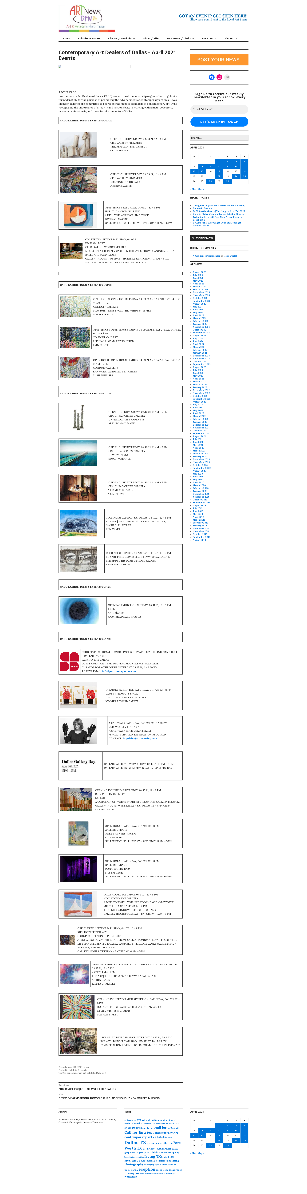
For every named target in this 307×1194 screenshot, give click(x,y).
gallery (175, 1149)
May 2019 (198, 514)
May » (201, 189)
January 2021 (200, 456)
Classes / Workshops (121, 38)
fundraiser (165, 1148)
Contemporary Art (165, 1132)
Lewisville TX (167, 1157)
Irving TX (152, 1156)
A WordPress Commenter (206, 256)
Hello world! (230, 256)
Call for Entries (138, 1132)
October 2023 (200, 361)
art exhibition (150, 1120)
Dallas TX (101, 1073)
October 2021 (200, 430)
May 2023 (198, 376)
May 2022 (198, 410)
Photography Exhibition (155, 1164)
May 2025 (198, 312)
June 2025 (198, 309)
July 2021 (197, 439)
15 (219, 171)
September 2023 (202, 364)
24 (236, 176)
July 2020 (198, 473)
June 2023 (198, 373)
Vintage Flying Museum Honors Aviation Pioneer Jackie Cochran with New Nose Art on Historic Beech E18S (218, 217)
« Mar (193, 189)
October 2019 (200, 499)
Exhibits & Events (89, 38)
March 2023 (199, 381)
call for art (148, 1127)
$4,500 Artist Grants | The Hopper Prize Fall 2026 (219, 211)
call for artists (167, 1127)
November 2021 (201, 427)
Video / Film (151, 38)
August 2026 (199, 272)
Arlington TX (130, 1120)
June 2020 (198, 476)
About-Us (230, 38)
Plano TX (172, 1164)
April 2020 (198, 482)
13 (202, 171)
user (88, 1067)
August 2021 (199, 436)
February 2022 (201, 419)
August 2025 (199, 304)
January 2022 (200, 422)
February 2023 (201, 384)
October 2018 (200, 534)
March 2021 (199, 450)
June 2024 (198, 341)
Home (66, 38)
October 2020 (200, 465)
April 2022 (198, 413)
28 (210, 181)
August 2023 (199, 367)
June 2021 (198, 442)
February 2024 (201, 350)
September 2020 (202, 468)
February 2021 (200, 453)
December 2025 (201, 292)
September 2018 (201, 537)
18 (244, 171)
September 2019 (201, 502)
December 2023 (201, 355)
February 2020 (201, 488)
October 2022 (200, 396)
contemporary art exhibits (81, 1073)
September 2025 (201, 301)
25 (244, 176)
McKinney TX (133, 1160)
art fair (162, 1120)
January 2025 (200, 324)
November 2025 (201, 295)
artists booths (133, 1123)
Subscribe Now (202, 238)
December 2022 (201, 390)
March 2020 (199, 485)
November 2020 (201, 462)
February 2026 (201, 289)
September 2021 (201, 433)
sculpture (133, 1173)
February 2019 (200, 522)
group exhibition (149, 1152)
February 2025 (200, 321)
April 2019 (198, 517)
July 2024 (198, 338)
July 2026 (198, 275)
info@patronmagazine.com (119, 671)
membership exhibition (155, 1160)
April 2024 (198, 344)
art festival (171, 1120)
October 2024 (200, 329)
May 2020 (198, 479)
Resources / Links (179, 38)
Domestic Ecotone (202, 208)
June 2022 (198, 407)
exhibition (166, 1143)
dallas (169, 1137)
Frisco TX (153, 1148)
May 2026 (198, 281)
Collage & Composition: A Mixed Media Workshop (219, 205)
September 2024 (202, 332)
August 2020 (199, 471)
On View (207, 38)
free (144, 1149)
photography (134, 1164)
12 (194, 171)
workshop (130, 1176)
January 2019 (200, 525)
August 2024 (199, 335)
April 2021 (198, 448)
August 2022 (199, 401)
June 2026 (198, 278)
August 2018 (199, 540)
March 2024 (199, 347)
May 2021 (198, 445)
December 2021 (201, 424)
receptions (162, 1169)
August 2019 (199, 505)
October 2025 (200, 298)
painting (173, 1160)
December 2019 (201, 494)
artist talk (147, 1123)
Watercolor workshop (165, 1174)
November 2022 (201, 393)
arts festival (167, 1123)
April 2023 (198, 378)
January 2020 (200, 491)
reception (145, 1169)
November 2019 (201, 496)
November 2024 (201, 327)
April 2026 (198, 283)
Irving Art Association (134, 1157)
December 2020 (201, 459)
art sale (156, 1123)
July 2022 (198, 404)
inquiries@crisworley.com (140, 738)
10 (236, 166)
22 (219, 176)
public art (130, 1169)
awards (136, 1128)
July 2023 (198, 370)
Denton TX (153, 1143)
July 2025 (198, 306)
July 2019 (197, 508)
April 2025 (198, 315)
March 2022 (199, 416)
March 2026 (199, 286)
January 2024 (200, 352)
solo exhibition (147, 1173)
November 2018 (201, 531)
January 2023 (200, 387)
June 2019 (198, 511)
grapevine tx (131, 1152)
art (139, 1120)
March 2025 (199, 318)
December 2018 (201, 528)
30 (227, 181)
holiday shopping (170, 1152)
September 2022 (202, 399)
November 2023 (201, 358)
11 (244, 166)
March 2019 (199, 520)
